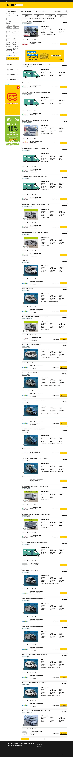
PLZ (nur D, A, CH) (15, 49)
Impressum (64, 754)
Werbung (23, 48)
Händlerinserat (24, 23)
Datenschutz (39, 754)
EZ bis (14, 25)
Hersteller (8, 17)
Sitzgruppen (12, 74)
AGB (35, 754)
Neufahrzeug (9, 14)
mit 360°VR (17, 46)
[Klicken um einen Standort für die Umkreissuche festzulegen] (15, 55)
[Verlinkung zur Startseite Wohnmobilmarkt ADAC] (9, 4)
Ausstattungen (13, 79)
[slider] (9, 55)
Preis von (8, 29)
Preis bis (14, 29)
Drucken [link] (35, 39)
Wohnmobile (24, 1)
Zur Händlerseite (56, 43)
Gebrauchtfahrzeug (17, 14)
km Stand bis (15, 33)
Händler (35, 1)
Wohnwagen (30, 1)
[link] (37, 21)
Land (7, 48)
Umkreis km (9, 53)
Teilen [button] (30, 39)
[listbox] (60, 11)
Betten (11, 69)
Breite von (8, 42)
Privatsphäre (51, 754)
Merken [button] (24, 39)
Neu (29, 150)
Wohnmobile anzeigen (13, 58)
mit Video (9, 46)
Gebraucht (30, 23)
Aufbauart (12, 64)
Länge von (8, 38)
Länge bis (14, 38)
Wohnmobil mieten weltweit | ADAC (13, 1)
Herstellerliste (39, 744)
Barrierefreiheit (45, 754)
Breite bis (14, 42)
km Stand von (9, 33)
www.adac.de (69, 1)
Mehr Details (63, 43)
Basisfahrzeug (9, 21)
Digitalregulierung (57, 754)
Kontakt (38, 748)
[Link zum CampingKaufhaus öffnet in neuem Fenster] (12, 131)
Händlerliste (39, 746)
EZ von (8, 25)
